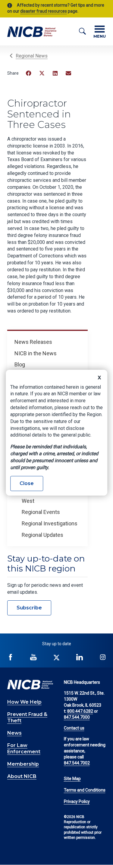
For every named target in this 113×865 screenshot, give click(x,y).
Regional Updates (42, 535)
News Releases (33, 342)
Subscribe (29, 608)
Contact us (74, 728)
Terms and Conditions (84, 790)
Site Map (72, 778)
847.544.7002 (77, 763)
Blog (19, 364)
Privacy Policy (77, 801)
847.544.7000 (77, 717)
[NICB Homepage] (31, 31)
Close (27, 483)
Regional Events (41, 512)
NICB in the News (35, 353)
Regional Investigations (49, 523)
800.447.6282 (80, 711)
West (28, 501)
